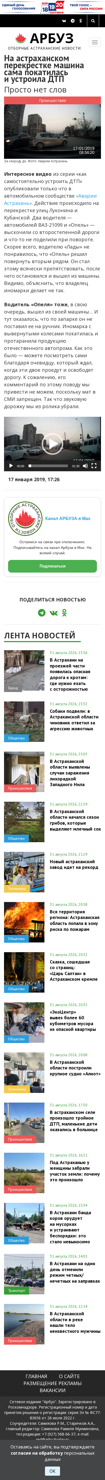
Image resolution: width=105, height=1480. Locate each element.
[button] (52, 444)
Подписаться (53, 566)
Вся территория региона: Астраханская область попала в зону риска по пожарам (74, 920)
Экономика (17, 888)
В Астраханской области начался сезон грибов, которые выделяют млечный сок (75, 820)
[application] (52, 444)
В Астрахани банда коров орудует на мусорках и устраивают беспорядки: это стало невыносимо (70, 1227)
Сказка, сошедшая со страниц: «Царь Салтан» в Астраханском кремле (74, 970)
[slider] (48, 465)
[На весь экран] (94, 466)
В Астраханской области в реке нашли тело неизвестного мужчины (75, 1322)
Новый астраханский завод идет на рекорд (74, 864)
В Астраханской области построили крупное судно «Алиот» (75, 1068)
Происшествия (52, 100)
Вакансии (53, 1390)
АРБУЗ (44, 40)
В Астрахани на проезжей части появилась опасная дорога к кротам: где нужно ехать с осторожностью (70, 674)
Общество (16, 738)
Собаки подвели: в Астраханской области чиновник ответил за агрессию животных (74, 719)
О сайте (69, 1376)
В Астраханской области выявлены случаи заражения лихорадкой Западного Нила (70, 772)
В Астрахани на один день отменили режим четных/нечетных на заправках (75, 1272)
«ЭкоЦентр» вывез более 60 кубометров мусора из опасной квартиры (73, 1020)
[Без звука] (85, 466)
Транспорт (16, 1290)
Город (13, 688)
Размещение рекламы (52, 1383)
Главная (36, 1376)
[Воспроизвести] (11, 466)
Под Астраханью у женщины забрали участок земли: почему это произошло (75, 1171)
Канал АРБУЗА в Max (67, 518)
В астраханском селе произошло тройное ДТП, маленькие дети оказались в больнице (74, 1121)
